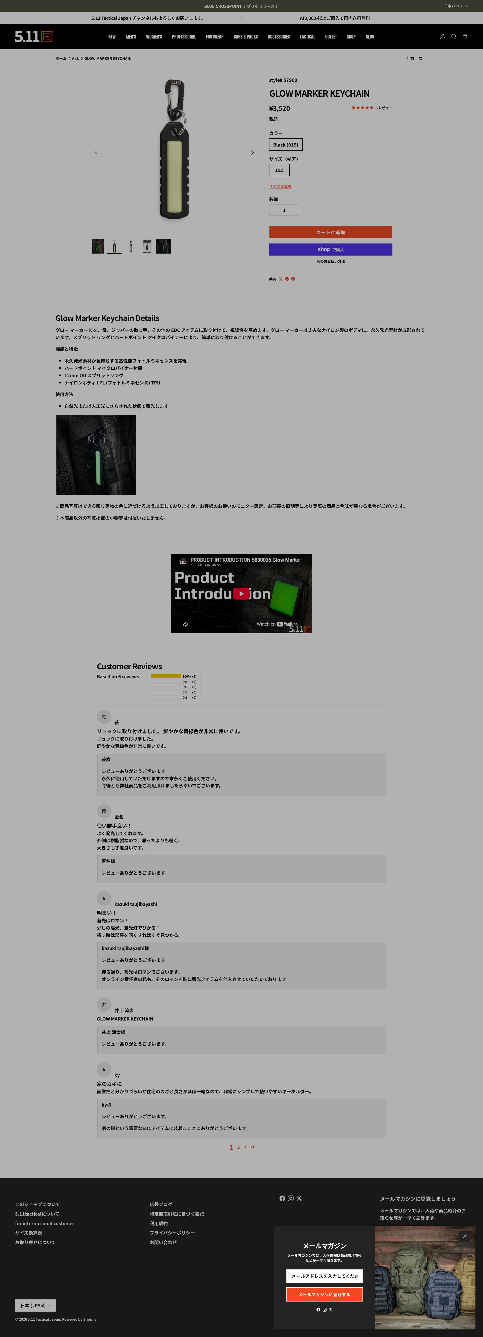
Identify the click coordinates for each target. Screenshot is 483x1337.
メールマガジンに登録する (324, 1294)
